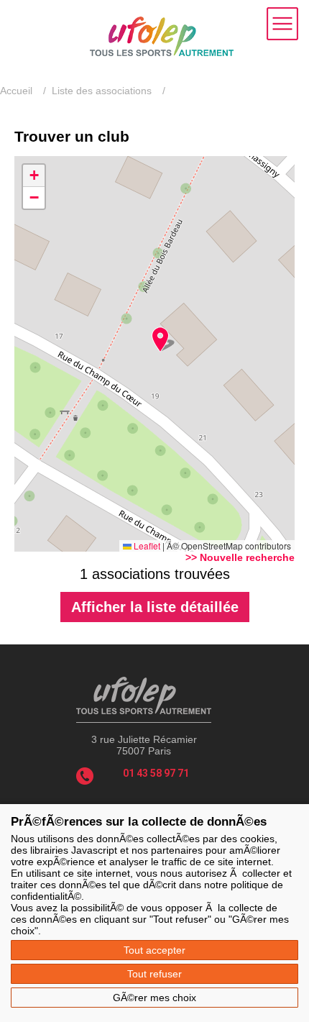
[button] (160, 339)
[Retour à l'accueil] (162, 52)
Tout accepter (154, 950)
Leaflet (146, 545)
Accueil (16, 90)
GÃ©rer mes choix (154, 997)
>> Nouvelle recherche (240, 557)
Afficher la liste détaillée (155, 607)
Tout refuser (154, 974)
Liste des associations (102, 90)
